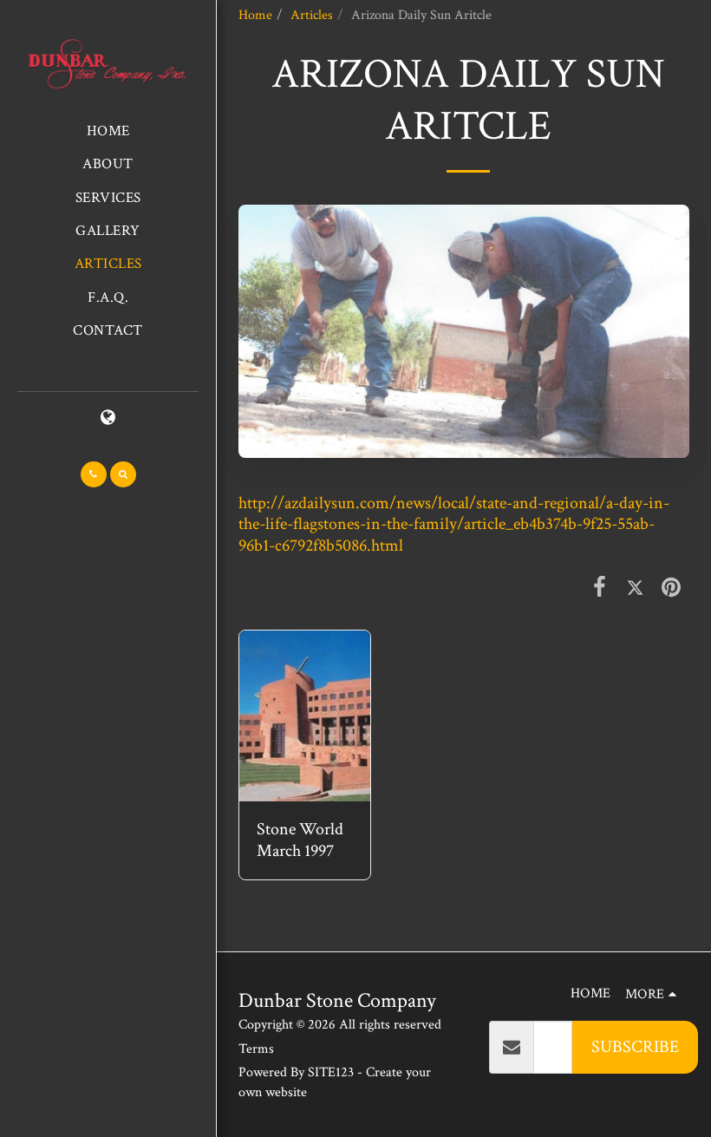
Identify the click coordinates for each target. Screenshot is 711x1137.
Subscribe (635, 1047)
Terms (256, 1049)
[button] (94, 474)
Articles (311, 15)
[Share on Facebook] (599, 588)
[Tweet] (635, 588)
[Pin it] (671, 588)
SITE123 (331, 1072)
